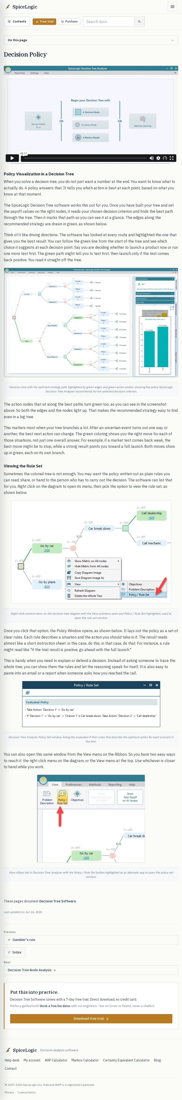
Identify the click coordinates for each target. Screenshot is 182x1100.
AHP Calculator (56, 1060)
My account (32, 1060)
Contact (11, 1068)
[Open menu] (172, 6)
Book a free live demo (55, 1006)
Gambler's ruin (24, 940)
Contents (19, 21)
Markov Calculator (85, 1060)
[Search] (139, 21)
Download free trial (89, 1018)
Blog (157, 1060)
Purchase (71, 21)
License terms (27, 1092)
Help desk (12, 1060)
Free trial (47, 21)
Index (16, 952)
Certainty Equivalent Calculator (126, 1060)
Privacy (9, 1092)
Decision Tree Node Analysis (29, 970)
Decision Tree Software (57, 901)
